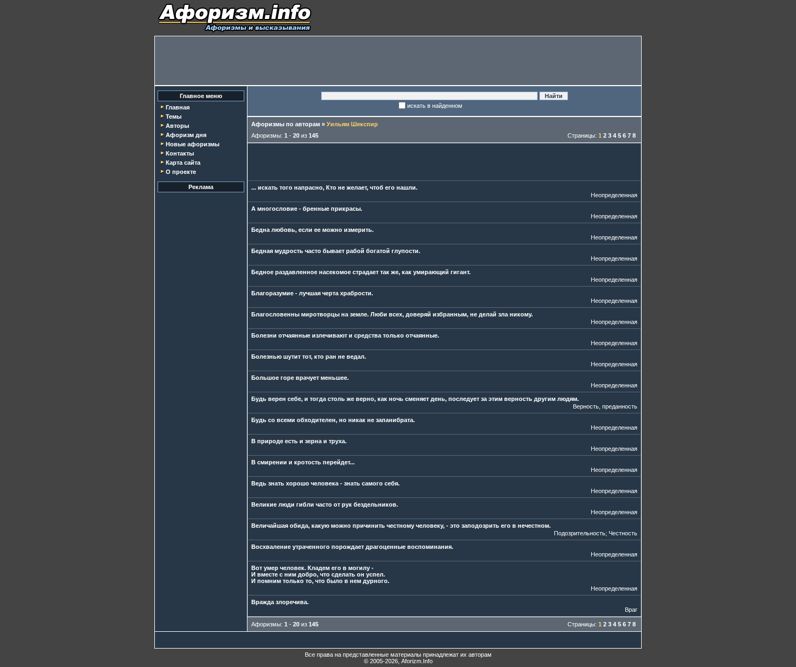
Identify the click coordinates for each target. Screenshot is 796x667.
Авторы (177, 125)
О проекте (181, 172)
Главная (178, 107)
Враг (631, 609)
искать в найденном (434, 105)
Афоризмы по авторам (285, 124)
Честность (623, 533)
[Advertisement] (398, 60)
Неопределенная (614, 195)
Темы (173, 116)
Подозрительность (579, 533)
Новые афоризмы (192, 144)
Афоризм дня (186, 135)
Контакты (180, 153)
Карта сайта (183, 162)
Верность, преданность (605, 406)
